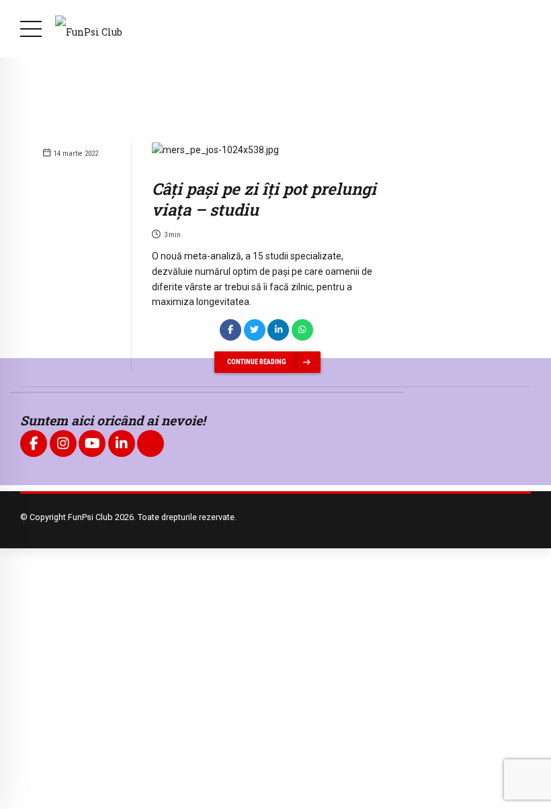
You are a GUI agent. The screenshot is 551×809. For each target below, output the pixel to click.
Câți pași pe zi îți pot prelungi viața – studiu (264, 199)
